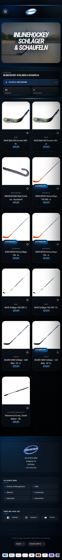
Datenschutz (39, 498)
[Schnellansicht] (27, 133)
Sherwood (46, 193)
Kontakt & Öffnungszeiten (16, 487)
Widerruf (10, 492)
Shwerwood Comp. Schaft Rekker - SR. (16, 417)
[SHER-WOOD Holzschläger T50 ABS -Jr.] (46, 171)
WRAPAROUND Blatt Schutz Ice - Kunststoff (15, 198)
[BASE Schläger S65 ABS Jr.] (16, 282)
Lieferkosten (39, 492)
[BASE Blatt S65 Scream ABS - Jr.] (46, 115)
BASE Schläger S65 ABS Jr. (16, 307)
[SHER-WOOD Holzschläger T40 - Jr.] (46, 227)
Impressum (10, 498)
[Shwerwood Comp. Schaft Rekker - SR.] (16, 390)
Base (16, 137)
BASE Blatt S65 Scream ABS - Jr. (46, 142)
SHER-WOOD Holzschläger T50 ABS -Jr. (46, 198)
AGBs (36, 487)
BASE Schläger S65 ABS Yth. (46, 307)
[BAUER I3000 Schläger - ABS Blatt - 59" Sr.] (46, 335)
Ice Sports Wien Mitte (16, 412)
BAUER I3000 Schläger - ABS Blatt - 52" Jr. (16, 362)
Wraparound (16, 193)
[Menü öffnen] (5, 12)
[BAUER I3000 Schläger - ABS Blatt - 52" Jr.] (16, 335)
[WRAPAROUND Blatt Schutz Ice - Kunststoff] (16, 171)
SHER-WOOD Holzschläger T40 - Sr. (16, 254)
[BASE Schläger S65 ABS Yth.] (46, 282)
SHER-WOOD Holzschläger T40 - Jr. (46, 254)
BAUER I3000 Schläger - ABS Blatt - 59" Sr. (46, 362)
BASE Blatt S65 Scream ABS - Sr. (16, 142)
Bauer (16, 357)
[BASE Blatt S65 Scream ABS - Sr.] (16, 115)
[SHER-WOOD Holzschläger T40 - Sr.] (16, 227)
